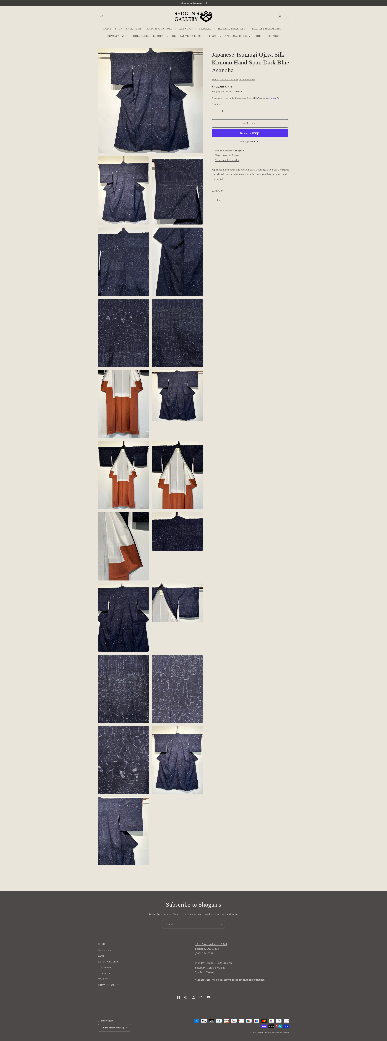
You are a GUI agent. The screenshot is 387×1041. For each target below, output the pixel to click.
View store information (227, 160)
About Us (104, 950)
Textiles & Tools (247, 80)
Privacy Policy (108, 985)
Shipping (216, 92)
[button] (102, 16)
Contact (104, 973)
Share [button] (219, 200)
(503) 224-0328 (204, 953)
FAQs (101, 955)
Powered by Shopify (280, 1032)
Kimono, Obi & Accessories (225, 80)
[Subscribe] (221, 924)
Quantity (216, 104)
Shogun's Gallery (264, 1032)
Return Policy (108, 961)
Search (103, 979)
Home (102, 944)
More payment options (250, 141)
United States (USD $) (113, 1027)
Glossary (105, 967)
